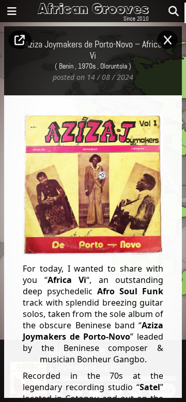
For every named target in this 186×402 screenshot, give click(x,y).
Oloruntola (113, 66)
